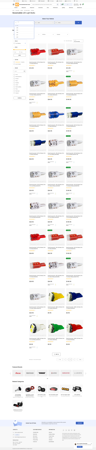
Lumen (17, 84)
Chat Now (79, 446)
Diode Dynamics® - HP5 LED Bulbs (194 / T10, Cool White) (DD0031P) (37, 185)
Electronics (71, 7)
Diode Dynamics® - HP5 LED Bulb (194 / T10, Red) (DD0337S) (37, 63)
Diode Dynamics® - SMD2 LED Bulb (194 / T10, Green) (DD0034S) (56, 339)
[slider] (13, 49)
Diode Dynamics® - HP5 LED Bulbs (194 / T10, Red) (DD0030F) (56, 248)
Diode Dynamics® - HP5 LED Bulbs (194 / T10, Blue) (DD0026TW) (74, 126)
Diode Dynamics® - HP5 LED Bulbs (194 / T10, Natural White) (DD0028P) (56, 185)
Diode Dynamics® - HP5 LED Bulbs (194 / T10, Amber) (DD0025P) (37, 126)
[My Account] (80, 4)
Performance (55, 7)
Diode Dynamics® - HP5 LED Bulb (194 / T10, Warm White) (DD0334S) (74, 63)
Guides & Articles (52, 434)
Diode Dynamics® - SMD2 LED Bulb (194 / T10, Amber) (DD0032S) (56, 307)
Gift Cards (50, 437)
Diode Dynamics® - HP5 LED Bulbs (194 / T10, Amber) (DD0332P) (56, 94)
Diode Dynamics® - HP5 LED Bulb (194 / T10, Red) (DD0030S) (56, 63)
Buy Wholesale (51, 441)
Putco (17, 88)
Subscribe (80, 423)
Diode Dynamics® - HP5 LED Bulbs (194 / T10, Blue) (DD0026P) (37, 154)
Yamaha (58, 34)
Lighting (63, 7)
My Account (35, 436)
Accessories (40, 7)
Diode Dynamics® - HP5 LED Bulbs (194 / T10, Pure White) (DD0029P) (56, 217)
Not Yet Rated (18, 64)
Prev (60, 359)
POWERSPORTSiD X (66, 430)
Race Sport (18, 90)
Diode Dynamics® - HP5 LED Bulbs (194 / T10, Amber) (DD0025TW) (74, 94)
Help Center (35, 434)
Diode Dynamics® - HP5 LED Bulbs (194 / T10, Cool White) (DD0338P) (56, 154)
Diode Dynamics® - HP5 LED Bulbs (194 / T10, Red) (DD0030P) (37, 276)
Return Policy (35, 437)
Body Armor (32, 7)
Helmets (15, 7)
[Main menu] (13, 4)
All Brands (50, 439)
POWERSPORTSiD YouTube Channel (69, 430)
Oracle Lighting (18, 86)
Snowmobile (17, 10)
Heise (17, 80)
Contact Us (35, 441)
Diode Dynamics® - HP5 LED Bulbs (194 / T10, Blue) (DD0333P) (56, 126)
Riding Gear (24, 7)
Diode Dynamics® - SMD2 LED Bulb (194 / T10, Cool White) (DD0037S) (37, 339)
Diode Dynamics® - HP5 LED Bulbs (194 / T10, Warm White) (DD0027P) (37, 307)
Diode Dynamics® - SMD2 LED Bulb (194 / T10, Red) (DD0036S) (74, 339)
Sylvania (17, 93)
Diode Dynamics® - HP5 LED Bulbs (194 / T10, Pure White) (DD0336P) (37, 217)
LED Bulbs (32, 10)
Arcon (17, 74)
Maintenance (79, 7)
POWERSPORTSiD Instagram (74, 430)
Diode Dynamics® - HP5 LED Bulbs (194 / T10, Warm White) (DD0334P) (56, 276)
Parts (48, 7)
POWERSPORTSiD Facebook (63, 430)
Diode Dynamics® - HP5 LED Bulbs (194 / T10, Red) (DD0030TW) (74, 248)
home (13, 10)
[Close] (91, 443)
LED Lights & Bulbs (27, 10)
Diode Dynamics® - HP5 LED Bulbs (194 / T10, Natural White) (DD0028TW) (74, 185)
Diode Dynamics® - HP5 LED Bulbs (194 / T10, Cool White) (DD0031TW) (74, 154)
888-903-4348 (20, 432)
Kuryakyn (17, 82)
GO (78, 22)
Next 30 (57, 354)
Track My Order (35, 432)
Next (80, 359)
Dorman (17, 78)
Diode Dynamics (19, 76)
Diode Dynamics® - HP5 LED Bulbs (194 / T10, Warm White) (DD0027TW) (74, 276)
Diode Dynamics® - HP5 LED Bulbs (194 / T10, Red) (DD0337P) (37, 248)
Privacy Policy (35, 439)
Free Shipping (18, 43)
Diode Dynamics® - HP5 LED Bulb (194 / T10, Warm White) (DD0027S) (37, 94)
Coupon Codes (51, 436)
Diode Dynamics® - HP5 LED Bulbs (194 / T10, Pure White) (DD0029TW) (74, 217)
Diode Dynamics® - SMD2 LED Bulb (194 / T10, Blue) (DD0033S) (74, 307)
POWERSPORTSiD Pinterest (71, 430)
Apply (19, 55)
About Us (50, 432)
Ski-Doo (43, 34)
